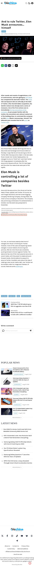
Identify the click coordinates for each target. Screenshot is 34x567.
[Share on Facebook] (6, 65)
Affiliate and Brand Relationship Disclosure (18, 551)
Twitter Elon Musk (26, 296)
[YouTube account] (22, 536)
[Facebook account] (7, 536)
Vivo (15, 413)
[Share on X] (9, 65)
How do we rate (18, 554)
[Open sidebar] (2, 3)
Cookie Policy (11, 549)
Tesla (30, 99)
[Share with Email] (13, 65)
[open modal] (32, 3)
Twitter (3, 31)
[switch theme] (29, 3)
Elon (7, 118)
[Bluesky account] (27, 536)
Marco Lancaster (9, 33)
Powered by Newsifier (17, 564)
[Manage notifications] (30, 563)
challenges (19, 266)
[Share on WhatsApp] (2, 65)
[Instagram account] (12, 536)
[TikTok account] (17, 536)
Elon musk (4, 296)
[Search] (26, 3)
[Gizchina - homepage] (10, 3)
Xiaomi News (18, 374)
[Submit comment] (30, 331)
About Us (7, 546)
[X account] (2, 536)
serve (26, 120)
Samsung (17, 384)
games (16, 394)
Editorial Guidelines (22, 549)
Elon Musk (28, 97)
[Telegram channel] (17, 541)
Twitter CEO (5, 122)
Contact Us (15, 546)
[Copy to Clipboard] (16, 65)
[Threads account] (32, 536)
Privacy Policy (25, 546)
